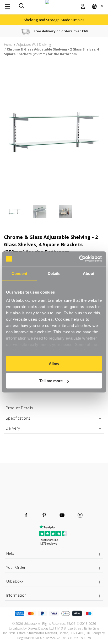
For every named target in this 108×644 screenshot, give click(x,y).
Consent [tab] (19, 273)
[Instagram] (80, 515)
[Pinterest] (44, 515)
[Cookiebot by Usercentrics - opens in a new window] (79, 258)
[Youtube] (62, 515)
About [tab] (88, 273)
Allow (54, 363)
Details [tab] (54, 273)
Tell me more (51, 381)
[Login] (82, 6)
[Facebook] (26, 515)
